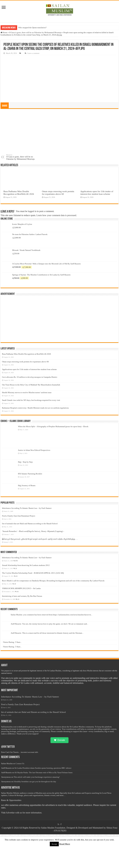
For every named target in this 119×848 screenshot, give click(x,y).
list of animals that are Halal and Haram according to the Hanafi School (30, 523)
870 (16, 561)
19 (15, 584)
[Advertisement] (59, 132)
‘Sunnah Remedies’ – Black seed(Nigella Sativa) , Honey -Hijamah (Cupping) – (33, 531)
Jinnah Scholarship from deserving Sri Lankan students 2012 (26, 565)
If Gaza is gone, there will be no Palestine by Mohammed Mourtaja (35, 32)
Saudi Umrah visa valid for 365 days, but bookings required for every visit (31, 400)
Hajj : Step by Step (25, 462)
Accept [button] (54, 844)
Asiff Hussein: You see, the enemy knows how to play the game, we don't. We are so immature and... (49, 624)
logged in (32, 211)
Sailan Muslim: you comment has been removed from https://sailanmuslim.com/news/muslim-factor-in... (51, 615)
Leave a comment (33, 53)
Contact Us (20, 763)
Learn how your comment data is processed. (56, 215)
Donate (61, 740)
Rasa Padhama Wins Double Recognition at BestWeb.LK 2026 (18, 192)
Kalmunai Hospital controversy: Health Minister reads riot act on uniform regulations (35, 408)
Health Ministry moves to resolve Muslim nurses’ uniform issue (27, 392)
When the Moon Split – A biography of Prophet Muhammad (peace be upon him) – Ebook (53, 426)
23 (16, 568)
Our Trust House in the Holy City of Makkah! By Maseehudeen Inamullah (31, 385)
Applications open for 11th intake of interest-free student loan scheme (96, 192)
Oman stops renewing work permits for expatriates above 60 (58, 192)
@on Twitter (8, 747)
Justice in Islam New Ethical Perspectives (34, 450)
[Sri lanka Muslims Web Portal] (59, 10)
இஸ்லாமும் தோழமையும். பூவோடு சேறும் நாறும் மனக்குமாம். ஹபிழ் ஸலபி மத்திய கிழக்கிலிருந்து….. (40, 539)
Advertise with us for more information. (24, 812)
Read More (64, 844)
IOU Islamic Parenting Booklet (30, 474)
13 (18, 599)
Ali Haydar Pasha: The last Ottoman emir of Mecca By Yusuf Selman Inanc (43, 772)
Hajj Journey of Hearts (26, 485)
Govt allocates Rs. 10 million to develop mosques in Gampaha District (29, 377)
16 (17, 591)
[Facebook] (61, 824)
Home (4, 32)
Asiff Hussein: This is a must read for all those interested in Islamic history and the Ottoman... (47, 633)
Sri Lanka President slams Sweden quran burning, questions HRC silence (43, 768)
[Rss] (58, 824)
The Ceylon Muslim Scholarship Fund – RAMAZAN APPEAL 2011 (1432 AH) (33, 573)
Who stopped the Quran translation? (32, 27)
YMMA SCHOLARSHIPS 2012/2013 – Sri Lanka (21, 588)
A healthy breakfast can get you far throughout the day (34, 781)
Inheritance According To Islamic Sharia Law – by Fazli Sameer (27, 508)
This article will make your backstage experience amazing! (37, 777)
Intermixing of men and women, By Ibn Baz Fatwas (22, 596)
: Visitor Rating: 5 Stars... (12, 642)
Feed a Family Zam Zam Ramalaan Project (18, 516)
